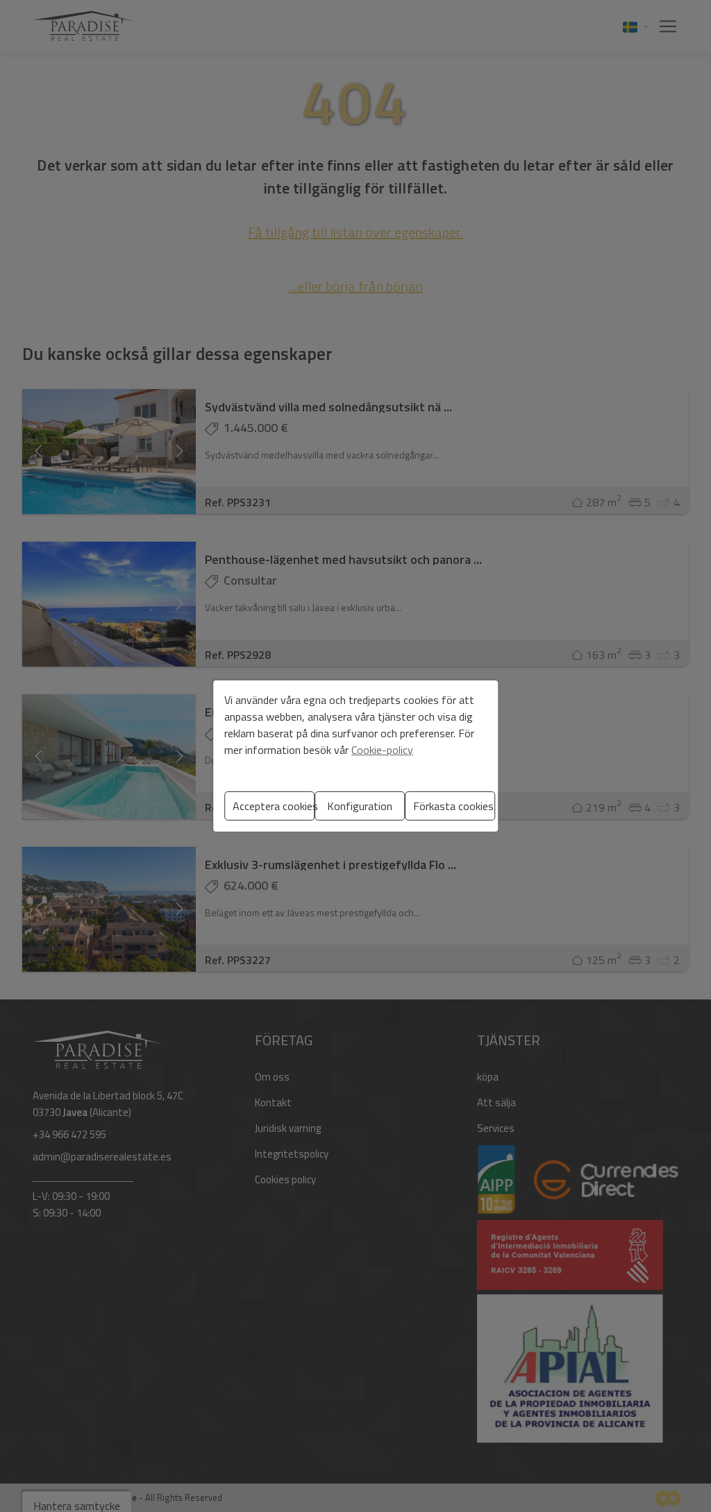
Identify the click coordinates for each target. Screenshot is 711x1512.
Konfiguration (359, 806)
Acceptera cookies (274, 806)
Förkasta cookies (453, 806)
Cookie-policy (382, 749)
